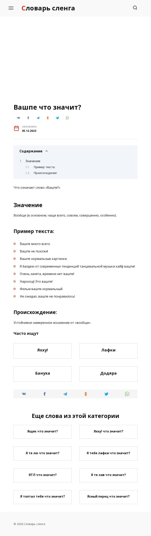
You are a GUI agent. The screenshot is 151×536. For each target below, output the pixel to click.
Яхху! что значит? (108, 431)
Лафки (108, 350)
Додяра (108, 373)
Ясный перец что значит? (108, 496)
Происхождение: (45, 173)
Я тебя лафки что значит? (108, 453)
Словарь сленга (48, 8)
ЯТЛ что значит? (43, 474)
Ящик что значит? (42, 431)
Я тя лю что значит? (42, 453)
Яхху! (42, 350)
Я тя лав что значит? (108, 474)
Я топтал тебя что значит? (42, 496)
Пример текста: (44, 167)
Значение (33, 161)
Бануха (42, 373)
